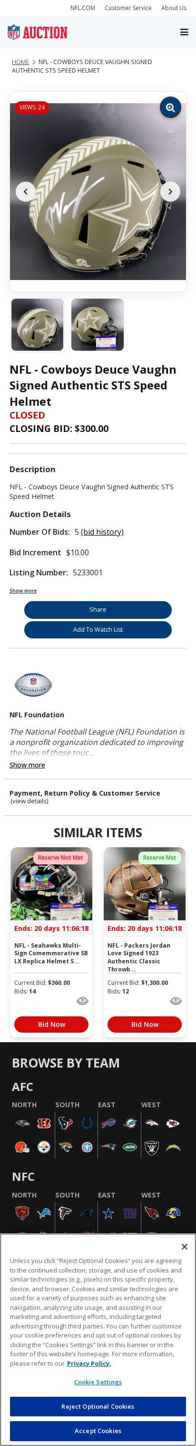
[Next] (170, 192)
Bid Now (51, 1024)
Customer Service (128, 8)
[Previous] (26, 192)
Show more (23, 590)
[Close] (184, 1246)
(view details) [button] (29, 801)
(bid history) (102, 532)
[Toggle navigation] (184, 32)
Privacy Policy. (89, 1363)
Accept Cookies (98, 1430)
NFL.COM (82, 8)
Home (20, 62)
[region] (98, 1339)
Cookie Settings (98, 1382)
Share (98, 609)
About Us (173, 8)
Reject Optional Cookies (97, 1406)
